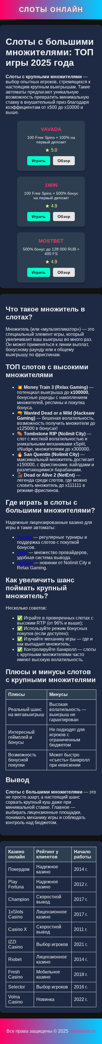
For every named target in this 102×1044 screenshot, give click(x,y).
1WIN (51, 185)
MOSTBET (51, 241)
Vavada (24, 537)
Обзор (64, 160)
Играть (39, 160)
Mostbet (25, 562)
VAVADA (51, 129)
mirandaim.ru (82, 1031)
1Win (22, 552)
